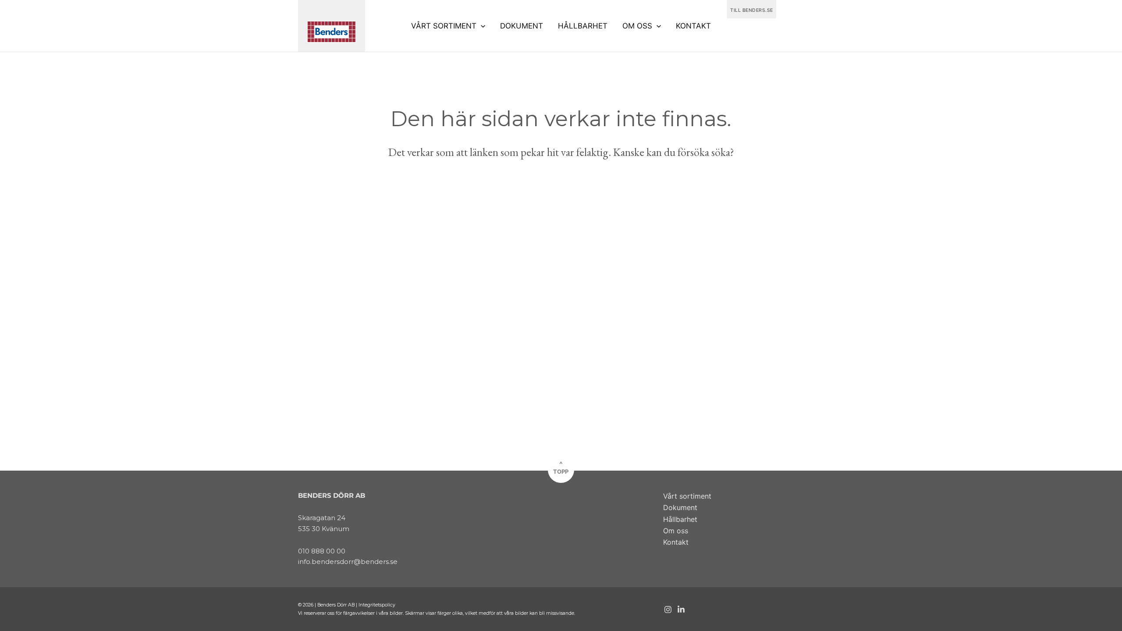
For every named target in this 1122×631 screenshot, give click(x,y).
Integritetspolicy (377, 605)
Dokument (680, 507)
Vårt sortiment (687, 496)
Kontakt (676, 542)
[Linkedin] (681, 609)
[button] (480, 25)
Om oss (675, 530)
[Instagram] (668, 609)
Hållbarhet (680, 519)
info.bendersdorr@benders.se (348, 561)
